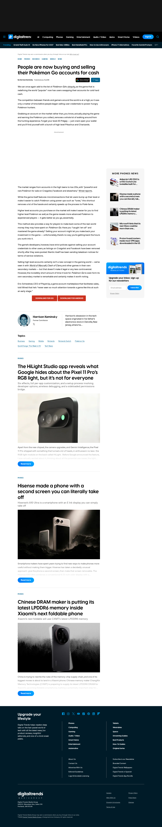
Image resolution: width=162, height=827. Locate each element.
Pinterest (88, 713)
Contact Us (72, 763)
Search (158, 37)
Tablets (116, 723)
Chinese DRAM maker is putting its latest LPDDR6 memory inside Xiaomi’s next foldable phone (130, 214)
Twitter (73, 713)
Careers (108, 793)
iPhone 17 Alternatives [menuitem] (120, 45)
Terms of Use (110, 807)
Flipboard (98, 713)
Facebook (63, 713)
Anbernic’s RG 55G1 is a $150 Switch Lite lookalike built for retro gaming (129, 183)
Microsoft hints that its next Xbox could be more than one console (130, 227)
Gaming (32, 341)
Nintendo (51, 341)
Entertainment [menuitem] (83, 37)
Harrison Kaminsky (26, 80)
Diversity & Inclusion (113, 802)
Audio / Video (74, 736)
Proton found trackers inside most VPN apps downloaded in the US (130, 241)
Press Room (132, 798)
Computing (73, 727)
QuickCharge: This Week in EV (29, 346)
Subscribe (134, 287)
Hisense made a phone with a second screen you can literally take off (130, 198)
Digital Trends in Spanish (122, 772)
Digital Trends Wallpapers (122, 767)
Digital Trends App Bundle (123, 776)
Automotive (73, 748)
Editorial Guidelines (75, 772)
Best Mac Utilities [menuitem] (62, 45)
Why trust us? (74, 54)
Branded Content (119, 763)
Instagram (68, 713)
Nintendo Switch (64, 341)
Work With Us (110, 798)
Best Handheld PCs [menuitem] (79, 45)
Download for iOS (45, 298)
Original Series (119, 748)
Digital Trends (16, 40)
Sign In (148, 36)
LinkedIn (93, 713)
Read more (26, 464)
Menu (4, 37)
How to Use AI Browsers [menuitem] (99, 45)
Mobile (41, 341)
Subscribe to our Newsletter (123, 759)
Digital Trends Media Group (32, 817)
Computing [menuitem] (47, 37)
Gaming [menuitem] (70, 37)
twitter (34, 324)
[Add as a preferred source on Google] (83, 80)
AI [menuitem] (38, 37)
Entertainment (74, 744)
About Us (72, 759)
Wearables (117, 727)
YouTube (78, 713)
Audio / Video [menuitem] (99, 37)
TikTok (83, 713)
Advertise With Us (75, 767)
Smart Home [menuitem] (124, 37)
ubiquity (71, 86)
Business (21, 341)
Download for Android (71, 298)
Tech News (49, 346)
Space (115, 731)
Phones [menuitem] (59, 37)
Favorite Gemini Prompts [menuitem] (142, 45)
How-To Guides (119, 744)
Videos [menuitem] (136, 37)
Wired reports (85, 190)
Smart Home (73, 740)
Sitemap (131, 802)
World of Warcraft (37, 265)
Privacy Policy (114, 293)
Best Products (118, 740)
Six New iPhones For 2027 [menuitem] (42, 45)
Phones (71, 723)
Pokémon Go (80, 341)
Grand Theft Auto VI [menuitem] (22, 45)
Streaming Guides (120, 736)
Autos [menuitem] (112, 37)
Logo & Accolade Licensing (78, 776)
